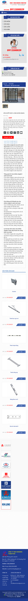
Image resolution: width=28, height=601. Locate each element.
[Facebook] (5, 132)
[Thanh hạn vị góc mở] (14, 309)
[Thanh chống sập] (14, 362)
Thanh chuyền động (14, 345)
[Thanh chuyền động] (14, 336)
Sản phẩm (6, 579)
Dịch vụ (5, 581)
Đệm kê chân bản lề (14, 426)
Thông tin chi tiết (8, 137)
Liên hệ (5, 585)
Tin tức (4, 583)
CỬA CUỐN (7, 26)
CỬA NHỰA (7, 24)
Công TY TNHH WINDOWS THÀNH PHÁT (15, 553)
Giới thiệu (5, 577)
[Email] (21, 132)
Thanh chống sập (14, 372)
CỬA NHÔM (7, 21)
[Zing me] (8, 132)
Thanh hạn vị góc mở (14, 318)
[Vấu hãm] (14, 282)
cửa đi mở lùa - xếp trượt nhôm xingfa (12, 85)
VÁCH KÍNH (7, 29)
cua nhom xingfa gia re (10, 141)
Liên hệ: (7, 297)
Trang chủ (5, 84)
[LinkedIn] (18, 132)
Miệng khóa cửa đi (14, 399)
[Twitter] (11, 132)
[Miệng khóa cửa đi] (14, 389)
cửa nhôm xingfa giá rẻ (10, 143)
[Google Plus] (15, 132)
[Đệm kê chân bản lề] (14, 416)
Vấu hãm (14, 291)
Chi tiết (20, 298)
